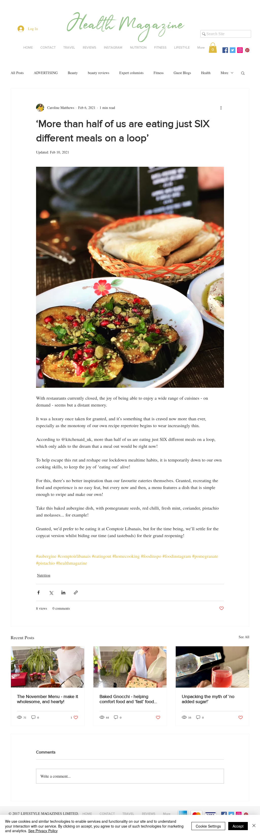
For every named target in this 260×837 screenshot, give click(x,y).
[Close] (254, 826)
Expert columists (131, 72)
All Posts (17, 72)
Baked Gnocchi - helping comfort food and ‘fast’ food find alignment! (127, 699)
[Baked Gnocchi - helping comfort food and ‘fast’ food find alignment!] (130, 667)
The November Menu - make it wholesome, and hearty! (47, 699)
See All (244, 636)
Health (205, 72)
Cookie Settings (208, 826)
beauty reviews (98, 72)
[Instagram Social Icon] (240, 50)
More (224, 72)
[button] (212, 48)
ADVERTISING (46, 72)
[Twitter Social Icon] (232, 50)
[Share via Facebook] (38, 592)
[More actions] (221, 108)
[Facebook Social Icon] (225, 50)
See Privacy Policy (43, 830)
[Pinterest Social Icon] (247, 50)
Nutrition (43, 575)
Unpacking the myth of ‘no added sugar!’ (208, 699)
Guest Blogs (182, 72)
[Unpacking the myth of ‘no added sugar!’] (212, 667)
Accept (238, 826)
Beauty (73, 72)
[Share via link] (75, 592)
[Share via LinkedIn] (63, 592)
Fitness (159, 72)
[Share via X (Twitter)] (50, 592)
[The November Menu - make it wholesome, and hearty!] (47, 667)
